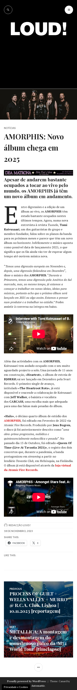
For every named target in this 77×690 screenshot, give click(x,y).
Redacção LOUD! (20, 525)
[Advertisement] (38, 59)
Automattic (38, 685)
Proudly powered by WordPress (26, 681)
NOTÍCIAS (10, 128)
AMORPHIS (12, 421)
